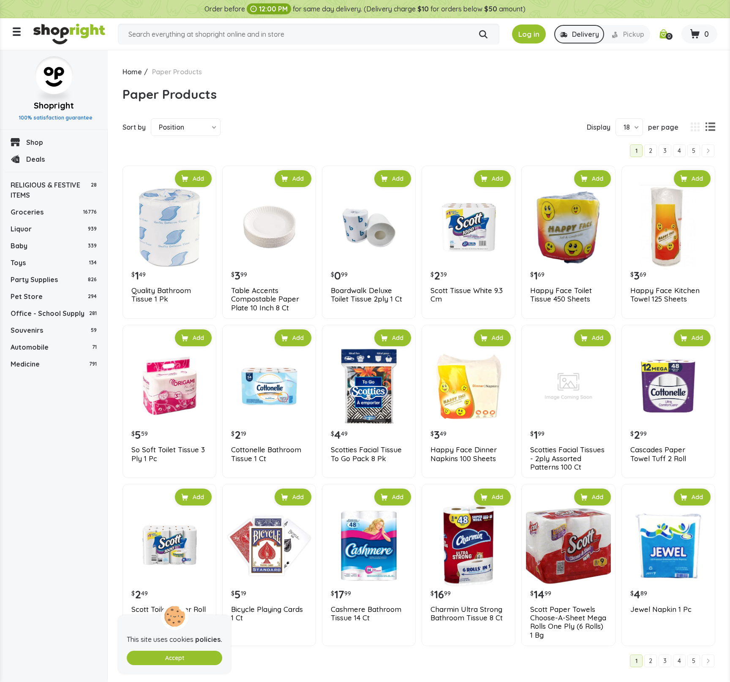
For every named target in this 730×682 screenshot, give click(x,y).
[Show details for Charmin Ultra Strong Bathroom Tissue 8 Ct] (468, 545)
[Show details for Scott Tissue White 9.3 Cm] (468, 227)
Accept (174, 658)
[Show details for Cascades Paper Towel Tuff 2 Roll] (668, 386)
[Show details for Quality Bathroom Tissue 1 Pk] (169, 227)
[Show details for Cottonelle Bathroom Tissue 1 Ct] (269, 386)
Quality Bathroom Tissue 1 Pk (161, 294)
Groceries (54, 212)
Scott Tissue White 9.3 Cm (466, 294)
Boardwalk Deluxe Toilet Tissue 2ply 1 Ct (366, 294)
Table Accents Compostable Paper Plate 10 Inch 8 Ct (265, 299)
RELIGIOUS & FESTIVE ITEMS (54, 190)
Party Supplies (54, 279)
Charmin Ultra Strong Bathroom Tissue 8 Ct (466, 613)
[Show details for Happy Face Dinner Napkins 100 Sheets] (468, 386)
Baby (54, 246)
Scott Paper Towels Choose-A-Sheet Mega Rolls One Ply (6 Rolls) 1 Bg (568, 622)
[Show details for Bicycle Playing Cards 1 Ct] (269, 545)
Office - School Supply (54, 313)
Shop (34, 142)
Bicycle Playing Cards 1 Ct (267, 613)
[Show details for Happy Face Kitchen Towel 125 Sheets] (668, 227)
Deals (35, 159)
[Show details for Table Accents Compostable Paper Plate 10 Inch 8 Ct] (269, 227)
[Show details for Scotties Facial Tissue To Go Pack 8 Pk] (369, 386)
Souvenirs (54, 330)
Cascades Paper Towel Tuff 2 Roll (658, 454)
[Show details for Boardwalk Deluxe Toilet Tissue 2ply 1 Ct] (369, 227)
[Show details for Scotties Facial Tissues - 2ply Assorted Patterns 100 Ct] (568, 386)
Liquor (54, 229)
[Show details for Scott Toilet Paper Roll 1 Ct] (169, 545)
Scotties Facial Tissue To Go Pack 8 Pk (366, 454)
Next (708, 150)
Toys (54, 262)
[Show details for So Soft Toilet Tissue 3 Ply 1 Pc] (169, 386)
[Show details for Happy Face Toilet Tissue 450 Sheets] (568, 227)
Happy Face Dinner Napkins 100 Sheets (463, 454)
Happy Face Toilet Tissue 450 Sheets (561, 294)
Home (132, 72)
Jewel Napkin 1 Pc (661, 609)
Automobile (54, 347)
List (710, 127)
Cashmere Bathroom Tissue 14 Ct (366, 613)
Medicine (54, 364)
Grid (695, 127)
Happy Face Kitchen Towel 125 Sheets (665, 294)
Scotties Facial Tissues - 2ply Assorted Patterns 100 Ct (567, 458)
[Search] (483, 34)
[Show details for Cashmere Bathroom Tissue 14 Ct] (369, 545)
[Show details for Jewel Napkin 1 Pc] (668, 545)
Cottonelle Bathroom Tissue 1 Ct (266, 454)
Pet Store (54, 296)
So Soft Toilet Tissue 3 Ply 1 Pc (168, 454)
